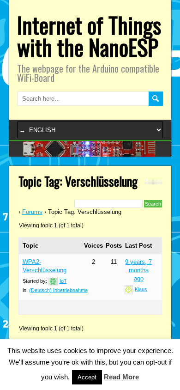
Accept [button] (87, 377)
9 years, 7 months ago (138, 270)
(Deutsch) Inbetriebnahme (58, 290)
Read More (121, 377)
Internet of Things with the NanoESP (89, 35)
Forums (32, 211)
